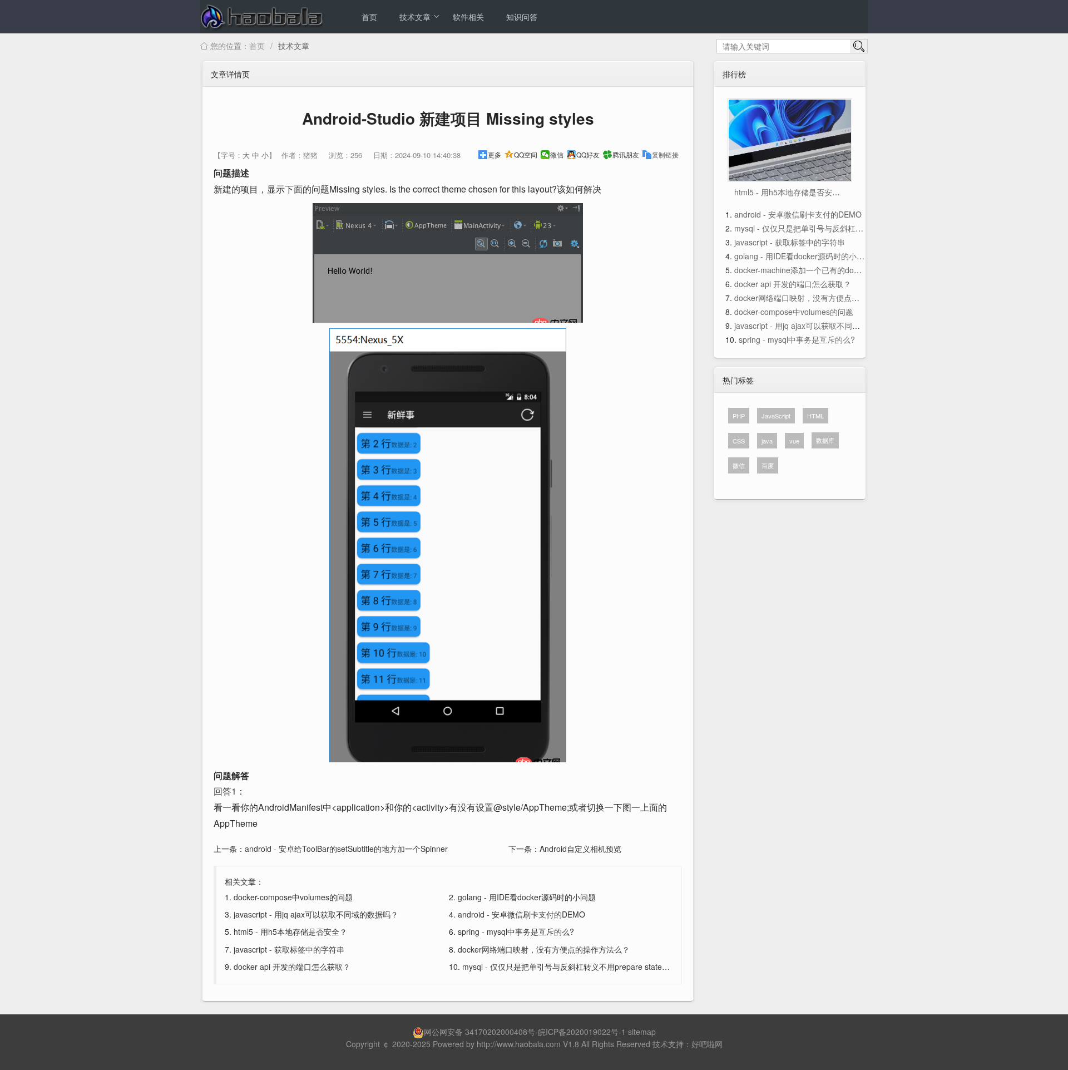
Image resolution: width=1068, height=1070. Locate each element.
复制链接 (665, 154)
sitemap (642, 1031)
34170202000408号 (500, 1031)
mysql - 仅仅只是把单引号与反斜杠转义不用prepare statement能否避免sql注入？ (603, 966)
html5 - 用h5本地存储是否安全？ (290, 931)
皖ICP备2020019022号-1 (582, 1031)
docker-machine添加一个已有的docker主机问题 (817, 269)
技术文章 (415, 16)
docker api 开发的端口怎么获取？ (292, 966)
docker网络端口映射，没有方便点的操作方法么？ (544, 949)
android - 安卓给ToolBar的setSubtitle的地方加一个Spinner (346, 848)
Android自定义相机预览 (580, 848)
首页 (369, 16)
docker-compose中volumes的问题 (293, 897)
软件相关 (468, 16)
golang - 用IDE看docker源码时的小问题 (527, 897)
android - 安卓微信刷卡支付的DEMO (521, 914)
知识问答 (521, 16)
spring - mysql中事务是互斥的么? (516, 931)
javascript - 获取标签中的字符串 (289, 949)
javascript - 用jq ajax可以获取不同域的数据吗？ (316, 914)
